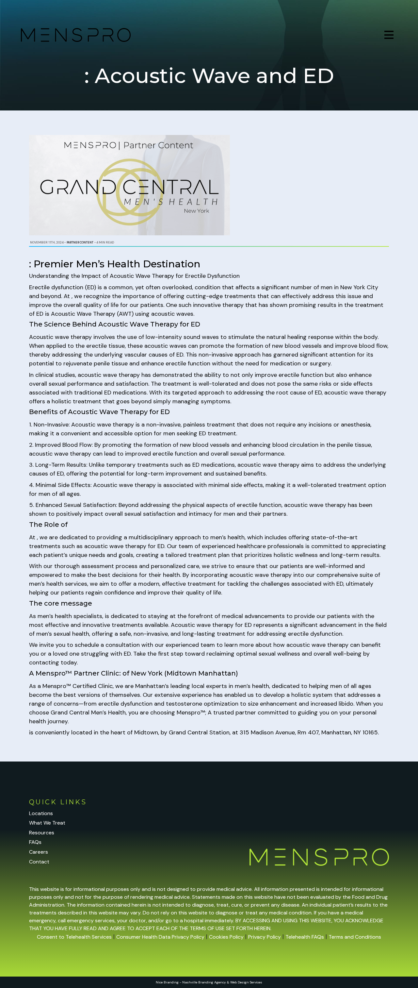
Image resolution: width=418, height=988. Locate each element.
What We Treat (47, 822)
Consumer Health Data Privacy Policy (160, 936)
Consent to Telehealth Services (74, 936)
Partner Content (80, 242)
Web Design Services (246, 982)
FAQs (35, 842)
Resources (41, 832)
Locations (41, 813)
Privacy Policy (264, 936)
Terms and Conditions (355, 936)
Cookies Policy (226, 936)
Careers (38, 851)
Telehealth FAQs (304, 936)
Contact (39, 861)
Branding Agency (212, 982)
